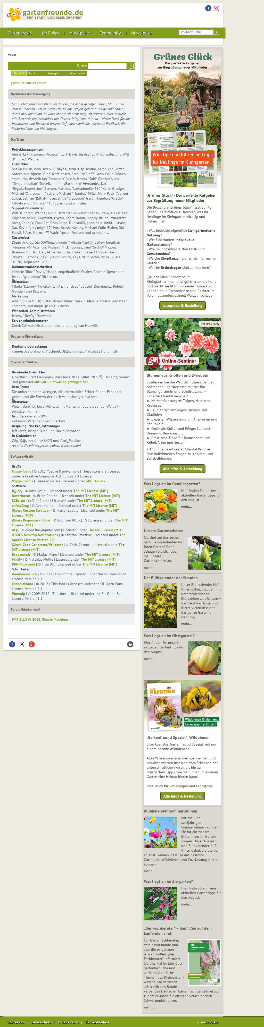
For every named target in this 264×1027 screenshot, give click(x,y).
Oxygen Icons (22, 481)
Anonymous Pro (24, 574)
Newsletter (141, 33)
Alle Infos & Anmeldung (182, 468)
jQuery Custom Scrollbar (31, 510)
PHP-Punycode (23, 564)
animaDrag (20, 505)
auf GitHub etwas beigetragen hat (61, 382)
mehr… (186, 506)
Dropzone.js (21, 554)
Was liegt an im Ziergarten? (168, 881)
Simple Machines (55, 619)
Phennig (18, 593)
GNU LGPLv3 (95, 481)
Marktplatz (79, 33)
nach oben (209, 1022)
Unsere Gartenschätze (163, 530)
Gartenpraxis (20, 33)
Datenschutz (41, 1022)
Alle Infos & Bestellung (182, 796)
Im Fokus (50, 33)
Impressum (16, 1022)
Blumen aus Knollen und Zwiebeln (177, 375)
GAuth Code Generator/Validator (37, 544)
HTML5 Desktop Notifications (35, 535)
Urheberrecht (68, 1022)
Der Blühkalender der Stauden (171, 577)
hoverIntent (21, 495)
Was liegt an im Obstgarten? (169, 635)
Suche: (82, 65)
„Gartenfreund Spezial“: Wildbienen (178, 737)
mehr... (149, 1007)
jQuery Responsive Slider (31, 520)
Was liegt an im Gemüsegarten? (172, 483)
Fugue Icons (21, 471)
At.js (15, 530)
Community (110, 33)
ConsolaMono (22, 583)
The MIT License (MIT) (90, 491)
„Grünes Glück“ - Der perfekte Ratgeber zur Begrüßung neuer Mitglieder (181, 198)
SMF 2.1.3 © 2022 (26, 619)
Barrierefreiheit (97, 1022)
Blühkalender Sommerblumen (170, 811)
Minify (17, 559)
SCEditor (18, 500)
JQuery (17, 491)
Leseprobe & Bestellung (182, 305)
